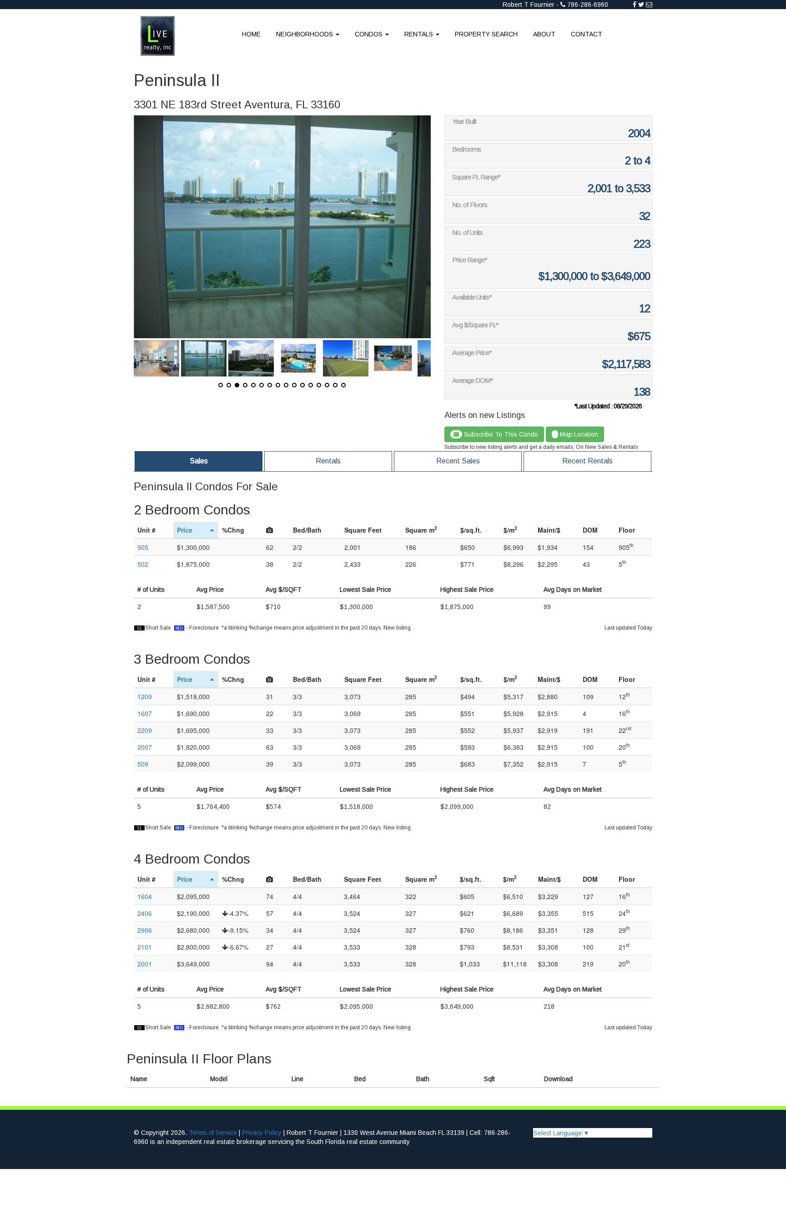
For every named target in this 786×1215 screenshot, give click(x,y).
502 (142, 564)
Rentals (328, 461)
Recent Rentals (587, 461)
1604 (144, 896)
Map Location (578, 434)
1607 (144, 713)
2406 (144, 913)
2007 (144, 747)
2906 (144, 930)
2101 (144, 946)
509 (142, 763)
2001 (144, 963)
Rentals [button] (419, 34)
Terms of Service (213, 1132)
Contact (586, 34)
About (544, 34)
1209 (144, 696)
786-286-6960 (587, 4)
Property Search (486, 34)
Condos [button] (369, 34)
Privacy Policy (262, 1132)
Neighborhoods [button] (305, 34)
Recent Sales (458, 461)
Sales (199, 461)
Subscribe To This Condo (500, 434)
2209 (144, 730)
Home (251, 34)
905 (142, 547)
